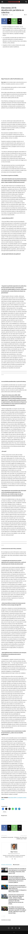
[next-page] (4, 916)
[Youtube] (19, 928)
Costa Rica (11, 4)
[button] (26, 2)
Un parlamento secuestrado (7, 837)
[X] (15, 859)
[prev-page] (2, 916)
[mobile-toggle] (2, 2)
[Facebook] (13, 859)
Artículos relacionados (6, 864)
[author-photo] (14, 850)
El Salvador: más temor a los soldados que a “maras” (20, 838)
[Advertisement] (14, 63)
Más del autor (16, 864)
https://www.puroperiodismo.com (14, 853)
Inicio (2, 4)
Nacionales (6, 4)
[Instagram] (12, 928)
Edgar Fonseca (5, 14)
